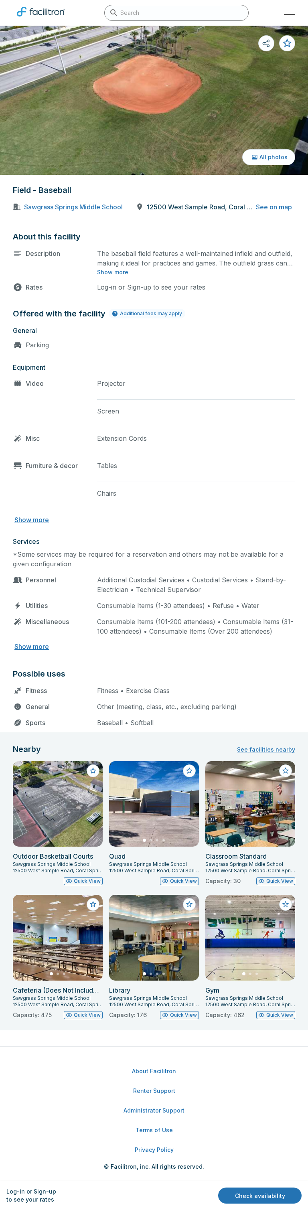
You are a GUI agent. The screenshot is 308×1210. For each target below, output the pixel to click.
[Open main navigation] (289, 12)
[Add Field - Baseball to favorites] (287, 43)
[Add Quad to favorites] (189, 770)
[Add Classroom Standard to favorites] (285, 770)
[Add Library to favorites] (189, 904)
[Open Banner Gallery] (154, 100)
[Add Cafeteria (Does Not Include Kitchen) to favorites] (93, 904)
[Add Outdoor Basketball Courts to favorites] (93, 770)
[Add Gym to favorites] (285, 904)
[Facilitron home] (41, 18)
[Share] (266, 43)
